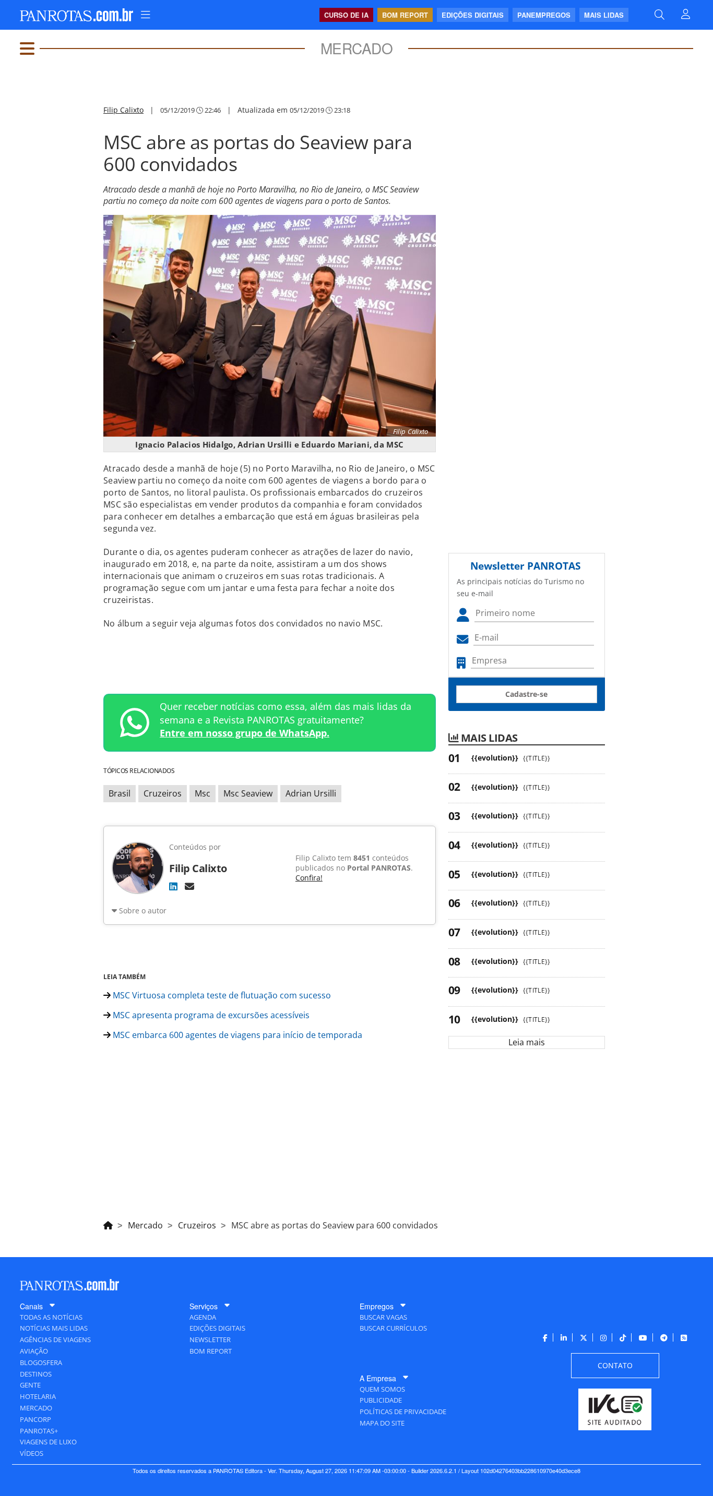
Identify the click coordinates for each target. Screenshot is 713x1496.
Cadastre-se (526, 694)
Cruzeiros (163, 793)
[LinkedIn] (173, 886)
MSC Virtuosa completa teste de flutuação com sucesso (221, 995)
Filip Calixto (123, 110)
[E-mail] (189, 886)
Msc (202, 793)
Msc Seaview (247, 793)
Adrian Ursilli (311, 793)
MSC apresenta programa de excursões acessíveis (210, 1015)
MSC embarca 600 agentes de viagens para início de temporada (236, 1035)
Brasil (119, 793)
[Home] (108, 1223)
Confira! (309, 878)
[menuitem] (145, 14)
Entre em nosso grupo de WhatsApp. (244, 733)
